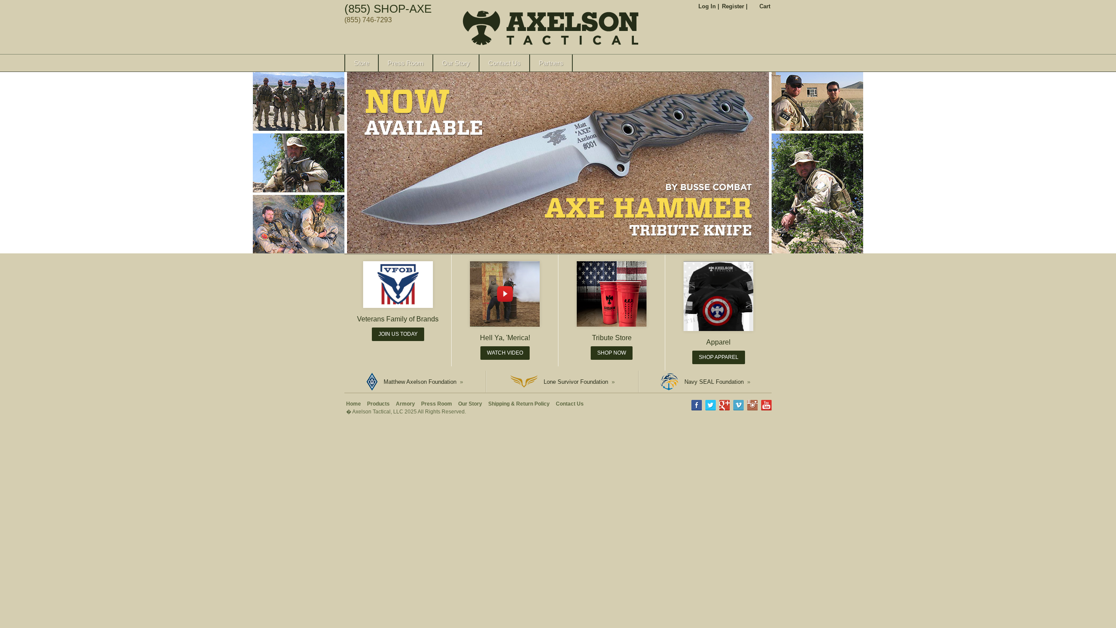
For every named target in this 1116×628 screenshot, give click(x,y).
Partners (551, 63)
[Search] (765, 63)
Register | (735, 6)
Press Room (406, 63)
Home (353, 404)
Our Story (456, 63)
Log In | (708, 6)
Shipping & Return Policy (519, 404)
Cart (764, 6)
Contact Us (504, 63)
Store (361, 63)
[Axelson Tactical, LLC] (437, 29)
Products (378, 404)
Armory (405, 404)
